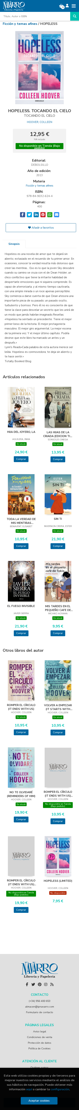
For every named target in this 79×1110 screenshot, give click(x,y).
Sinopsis (14, 244)
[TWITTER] (33, 984)
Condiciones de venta (39, 1037)
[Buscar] (74, 16)
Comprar (21, 459)
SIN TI (58, 519)
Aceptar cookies (39, 1101)
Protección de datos (39, 1043)
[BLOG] (52, 984)
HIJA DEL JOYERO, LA (21, 432)
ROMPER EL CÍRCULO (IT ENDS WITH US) (21, 707)
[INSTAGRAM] (46, 984)
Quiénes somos (39, 1067)
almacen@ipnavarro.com (39, 1006)
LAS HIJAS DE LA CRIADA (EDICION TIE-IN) (58, 434)
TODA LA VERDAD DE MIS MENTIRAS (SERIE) (21, 521)
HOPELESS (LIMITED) (58, 881)
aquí (29, 1089)
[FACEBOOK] (27, 984)
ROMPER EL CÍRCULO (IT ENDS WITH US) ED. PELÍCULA (58, 793)
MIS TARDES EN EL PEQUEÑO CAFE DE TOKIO (58, 608)
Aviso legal (39, 1031)
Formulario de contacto (39, 1012)
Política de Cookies (39, 1048)
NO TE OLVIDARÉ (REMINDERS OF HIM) (21, 794)
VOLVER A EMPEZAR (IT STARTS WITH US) (58, 707)
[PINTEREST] (39, 984)
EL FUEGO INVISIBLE (21, 606)
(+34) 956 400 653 (39, 1001)
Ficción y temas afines (20, 24)
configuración (60, 1089)
